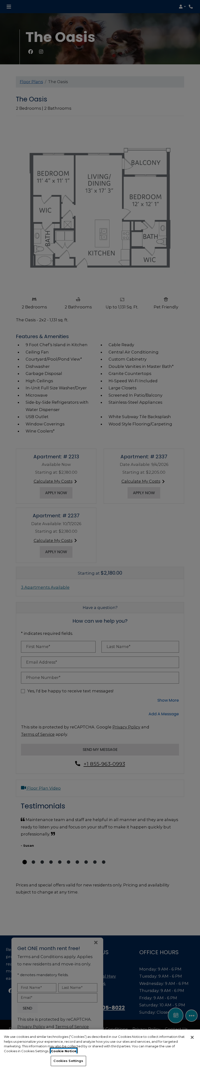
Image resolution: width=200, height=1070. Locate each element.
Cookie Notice (63, 1051)
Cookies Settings (68, 1061)
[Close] (192, 1037)
